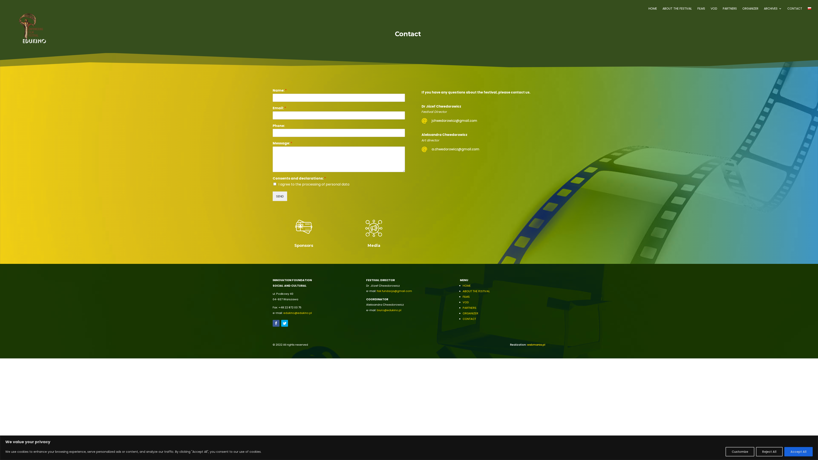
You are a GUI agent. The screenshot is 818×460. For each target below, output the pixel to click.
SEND (280, 196)
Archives (771, 9)
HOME (467, 286)
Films (701, 9)
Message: (282, 143)
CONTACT (469, 319)
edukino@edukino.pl (297, 313)
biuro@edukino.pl (389, 310)
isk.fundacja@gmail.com (395, 291)
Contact (794, 9)
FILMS (466, 297)
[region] (409, 448)
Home (652, 9)
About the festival (677, 9)
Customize (740, 452)
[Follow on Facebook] (276, 323)
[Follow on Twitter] (284, 323)
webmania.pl (536, 345)
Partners (730, 9)
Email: (279, 108)
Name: (280, 90)
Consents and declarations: (299, 178)
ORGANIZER (470, 313)
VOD (714, 9)
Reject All (769, 452)
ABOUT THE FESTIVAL (476, 291)
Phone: (279, 126)
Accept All (798, 452)
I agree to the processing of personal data (313, 184)
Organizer (750, 9)
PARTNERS (469, 308)
